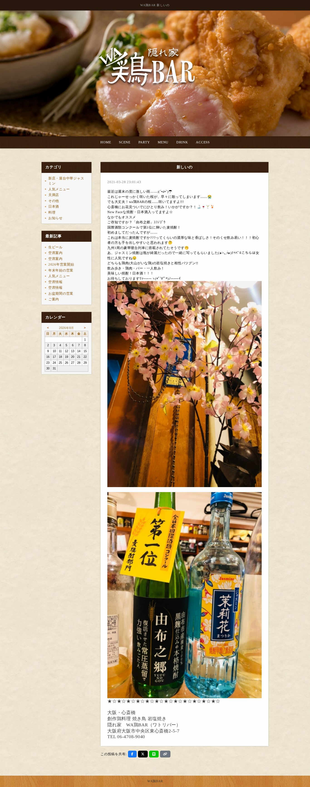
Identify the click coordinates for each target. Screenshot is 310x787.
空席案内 (55, 253)
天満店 (53, 195)
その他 (53, 201)
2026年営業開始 (61, 264)
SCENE (124, 142)
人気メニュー (59, 189)
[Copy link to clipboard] (165, 754)
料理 (52, 212)
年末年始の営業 (60, 270)
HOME (105, 142)
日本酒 (53, 206)
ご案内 (53, 299)
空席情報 (55, 282)
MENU (163, 142)
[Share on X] (143, 754)
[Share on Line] (154, 754)
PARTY (144, 142)
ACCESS (203, 142)
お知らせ (55, 218)
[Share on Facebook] (132, 754)
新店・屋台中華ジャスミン (66, 181)
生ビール (55, 247)
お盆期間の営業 (60, 293)
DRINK (182, 142)
